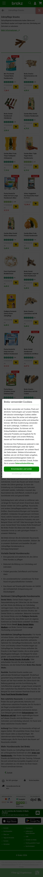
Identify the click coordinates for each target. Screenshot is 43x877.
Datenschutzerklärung (24, 463)
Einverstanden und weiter (21, 469)
